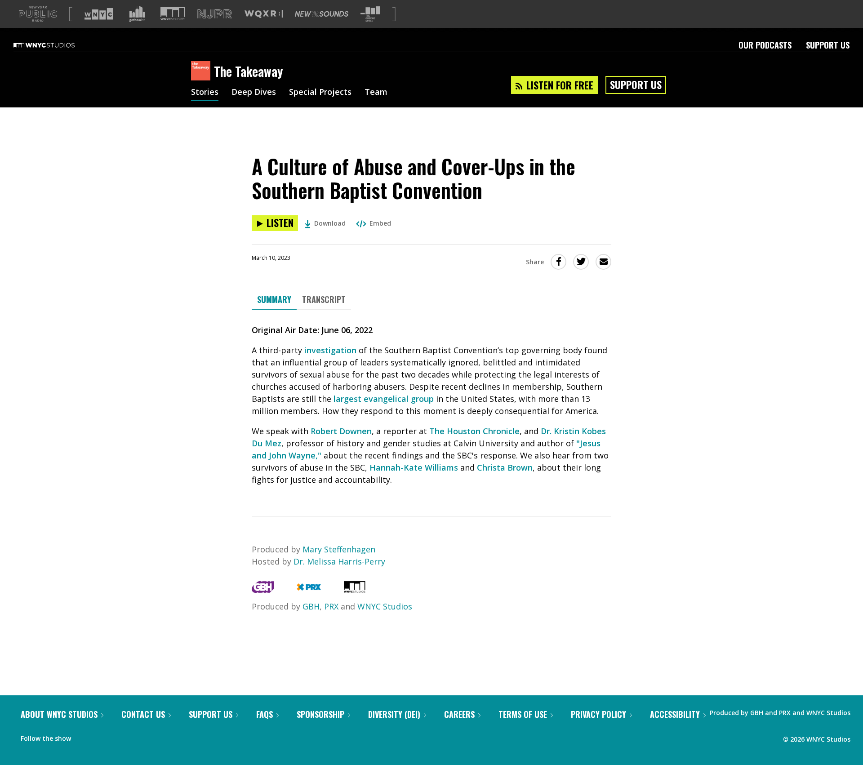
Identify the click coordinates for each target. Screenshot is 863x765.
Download (330, 223)
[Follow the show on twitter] (102, 736)
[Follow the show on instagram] (119, 736)
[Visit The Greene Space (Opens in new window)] (370, 14)
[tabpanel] (431, 405)
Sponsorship (320, 714)
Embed (380, 223)
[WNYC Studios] (354, 589)
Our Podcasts (765, 45)
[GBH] (263, 589)
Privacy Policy (598, 714)
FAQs (264, 714)
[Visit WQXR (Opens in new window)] (264, 14)
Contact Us (143, 714)
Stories (204, 93)
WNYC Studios (384, 606)
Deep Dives (253, 93)
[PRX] (308, 589)
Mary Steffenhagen (338, 549)
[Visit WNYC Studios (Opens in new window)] (172, 13)
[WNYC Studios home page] (55, 45)
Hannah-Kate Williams (413, 467)
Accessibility (675, 714)
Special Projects (320, 93)
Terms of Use (522, 714)
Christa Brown (505, 467)
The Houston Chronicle (474, 431)
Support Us (828, 45)
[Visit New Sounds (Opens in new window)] (321, 14)
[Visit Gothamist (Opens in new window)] (137, 14)
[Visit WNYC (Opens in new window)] (99, 14)
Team (376, 93)
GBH (311, 606)
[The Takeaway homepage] (202, 71)
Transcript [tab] (324, 299)
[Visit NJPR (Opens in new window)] (214, 14)
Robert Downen (341, 431)
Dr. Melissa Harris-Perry (339, 561)
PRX (331, 606)
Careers (459, 714)
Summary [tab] (274, 299)
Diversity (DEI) (394, 714)
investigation (330, 350)
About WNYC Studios (59, 714)
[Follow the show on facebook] (84, 736)
